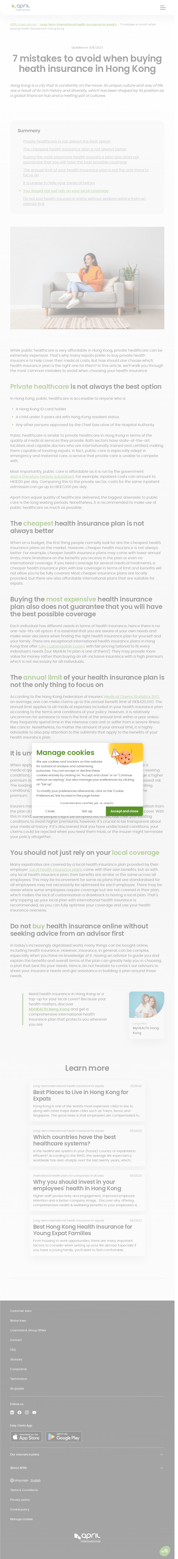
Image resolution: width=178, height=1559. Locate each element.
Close (50, 811)
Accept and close (124, 811)
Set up (87, 811)
